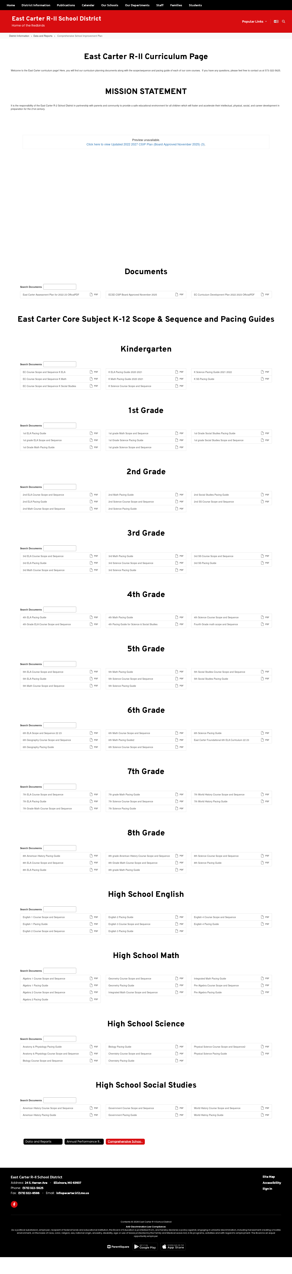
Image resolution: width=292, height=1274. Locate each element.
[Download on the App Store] (173, 1246)
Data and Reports (42, 35)
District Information (19, 35)
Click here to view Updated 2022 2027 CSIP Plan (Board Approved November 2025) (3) (146, 144)
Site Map (269, 1176)
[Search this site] (283, 21)
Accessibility (272, 1182)
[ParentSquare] (118, 1246)
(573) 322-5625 (32, 1188)
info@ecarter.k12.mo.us (72, 1193)
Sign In (267, 1188)
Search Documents (31, 286)
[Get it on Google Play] (145, 1246)
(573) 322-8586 (29, 1193)
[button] (254, 21)
